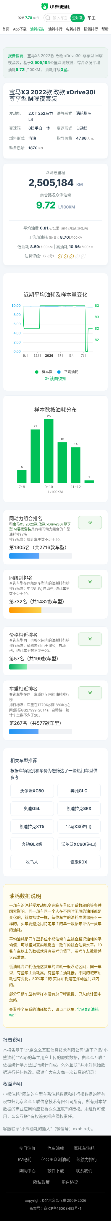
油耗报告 (37, 29)
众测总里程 (55, 172)
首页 (5, 29)
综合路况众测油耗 (55, 195)
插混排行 (91, 29)
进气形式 (64, 113)
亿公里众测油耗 (55, 1159)
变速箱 (15, 128)
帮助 (105, 29)
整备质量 (17, 147)
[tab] (55, 537)
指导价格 (64, 138)
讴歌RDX (78, 861)
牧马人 (32, 861)
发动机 (15, 113)
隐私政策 (41, 1182)
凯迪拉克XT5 (32, 826)
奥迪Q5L (32, 808)
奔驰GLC (78, 790)
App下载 (20, 29)
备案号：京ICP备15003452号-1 (55, 1208)
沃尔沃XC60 (32, 790)
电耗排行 (73, 29)
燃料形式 (17, 138)
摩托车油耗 (84, 1148)
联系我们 (84, 1170)
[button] (90, 522)
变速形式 (64, 128)
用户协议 (70, 1182)
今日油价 (27, 1148)
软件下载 (55, 1170)
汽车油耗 (55, 1148)
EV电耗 (24, 1159)
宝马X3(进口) (79, 826)
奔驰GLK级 (32, 844)
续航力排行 (86, 1159)
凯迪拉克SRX (79, 808)
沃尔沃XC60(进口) (79, 844)
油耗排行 (55, 29)
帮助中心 (27, 1170)
